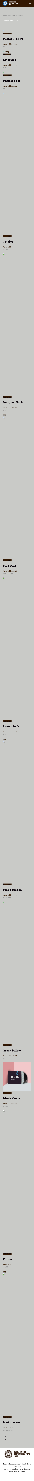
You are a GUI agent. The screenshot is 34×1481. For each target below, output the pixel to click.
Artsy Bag (9, 59)
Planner (8, 1259)
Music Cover (11, 1098)
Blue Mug (9, 565)
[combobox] (11, 21)
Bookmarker (11, 1422)
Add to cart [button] (7, 33)
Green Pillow (12, 1050)
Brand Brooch (12, 889)
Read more (7, 54)
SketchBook (11, 726)
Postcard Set (11, 80)
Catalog (8, 241)
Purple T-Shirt (13, 38)
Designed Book (13, 402)
